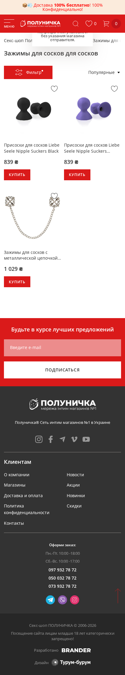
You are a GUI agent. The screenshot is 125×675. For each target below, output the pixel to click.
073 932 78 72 (62, 586)
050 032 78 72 (62, 578)
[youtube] (86, 439)
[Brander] (76, 650)
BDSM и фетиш (70, 40)
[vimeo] (74, 439)
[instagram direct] (74, 599)
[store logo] (40, 23)
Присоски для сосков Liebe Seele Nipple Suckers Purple (92, 148)
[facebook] (50, 439)
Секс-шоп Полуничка (26, 40)
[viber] (62, 599)
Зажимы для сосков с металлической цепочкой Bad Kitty (31, 255)
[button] (90, 23)
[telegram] (62, 439)
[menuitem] (16, 474)
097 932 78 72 (62, 570)
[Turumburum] (71, 662)
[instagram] (38, 439)
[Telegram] (50, 599)
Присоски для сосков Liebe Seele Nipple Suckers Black (31, 148)
